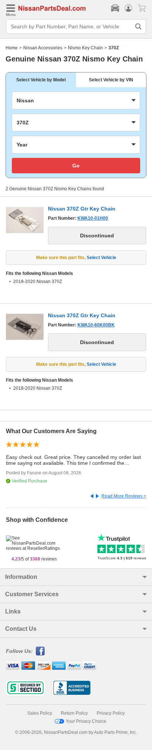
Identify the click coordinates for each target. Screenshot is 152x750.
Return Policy (74, 713)
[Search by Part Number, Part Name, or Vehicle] (138, 26)
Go (76, 166)
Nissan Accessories (42, 47)
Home (12, 47)
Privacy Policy (111, 713)
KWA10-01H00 (92, 218)
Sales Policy (39, 713)
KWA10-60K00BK (96, 325)
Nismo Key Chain (85, 47)
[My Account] (128, 8)
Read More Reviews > (123, 496)
